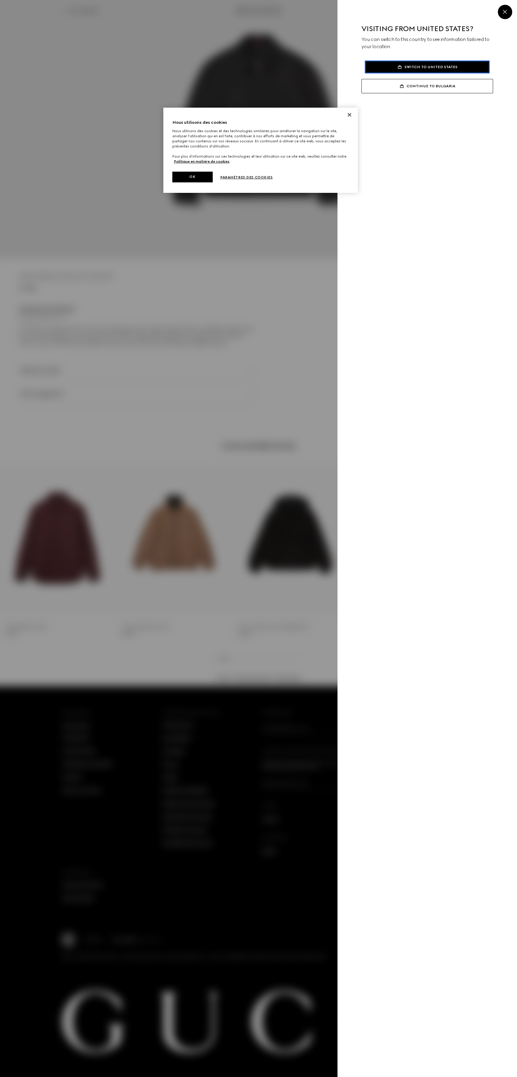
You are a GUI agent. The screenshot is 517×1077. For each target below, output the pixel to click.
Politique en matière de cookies (201, 161)
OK (192, 177)
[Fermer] (349, 114)
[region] (260, 150)
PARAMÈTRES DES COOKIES (246, 177)
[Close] (505, 12)
